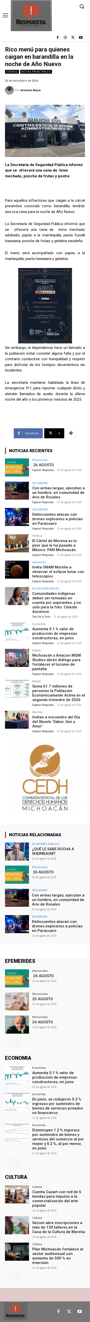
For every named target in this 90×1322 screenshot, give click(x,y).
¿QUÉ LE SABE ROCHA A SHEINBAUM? (53, 851)
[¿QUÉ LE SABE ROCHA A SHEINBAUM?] (17, 851)
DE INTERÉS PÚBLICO (46, 843)
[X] (73, 38)
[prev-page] (8, 1043)
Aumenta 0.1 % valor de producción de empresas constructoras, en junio (54, 633)
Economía (39, 623)
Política (37, 535)
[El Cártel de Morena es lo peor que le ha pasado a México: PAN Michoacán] (17, 543)
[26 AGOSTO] (17, 467)
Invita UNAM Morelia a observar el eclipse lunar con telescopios (58, 571)
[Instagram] (65, 38)
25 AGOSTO (42, 999)
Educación (39, 562)
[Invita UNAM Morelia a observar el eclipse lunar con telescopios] (17, 570)
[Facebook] (58, 38)
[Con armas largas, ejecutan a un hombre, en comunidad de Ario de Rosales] (17, 491)
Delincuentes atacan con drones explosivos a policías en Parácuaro (57, 519)
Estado (12, 71)
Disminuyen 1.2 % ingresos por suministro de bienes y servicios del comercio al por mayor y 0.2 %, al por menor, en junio (58, 1139)
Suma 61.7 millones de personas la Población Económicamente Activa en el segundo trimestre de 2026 (58, 693)
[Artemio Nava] (10, 90)
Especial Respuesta (43, 470)
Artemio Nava (30, 90)
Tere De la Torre (41, 616)
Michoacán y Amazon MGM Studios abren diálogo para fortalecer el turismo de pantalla (56, 662)
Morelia (37, 712)
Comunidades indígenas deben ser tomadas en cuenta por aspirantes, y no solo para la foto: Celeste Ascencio (56, 602)
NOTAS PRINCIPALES (36, 71)
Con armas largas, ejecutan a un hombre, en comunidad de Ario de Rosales (58, 492)
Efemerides (40, 459)
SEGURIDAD (40, 483)
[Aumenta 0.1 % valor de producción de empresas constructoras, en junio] (17, 631)
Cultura (37, 1186)
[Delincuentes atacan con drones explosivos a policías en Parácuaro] (17, 517)
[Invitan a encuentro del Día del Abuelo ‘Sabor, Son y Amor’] (17, 720)
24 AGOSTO (42, 1022)
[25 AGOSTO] (17, 1001)
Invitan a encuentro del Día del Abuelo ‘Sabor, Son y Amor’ (56, 721)
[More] (71, 433)
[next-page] (16, 1043)
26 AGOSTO (43, 465)
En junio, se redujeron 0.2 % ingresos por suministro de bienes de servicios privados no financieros (57, 1106)
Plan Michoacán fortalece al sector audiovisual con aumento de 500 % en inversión (57, 1256)
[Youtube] (80, 38)
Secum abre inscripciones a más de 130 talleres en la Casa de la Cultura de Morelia (58, 1227)
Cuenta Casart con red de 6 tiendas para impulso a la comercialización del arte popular (56, 1199)
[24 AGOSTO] (17, 1025)
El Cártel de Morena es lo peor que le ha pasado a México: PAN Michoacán (54, 545)
